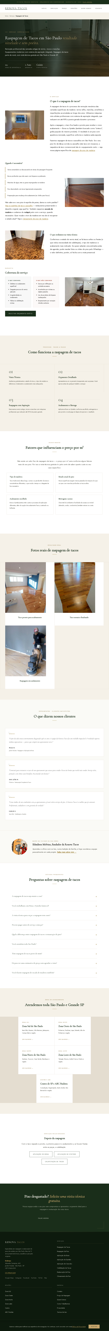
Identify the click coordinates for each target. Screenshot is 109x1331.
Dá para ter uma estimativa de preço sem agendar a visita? (34, 963)
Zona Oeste (9, 1295)
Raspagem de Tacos (63, 1247)
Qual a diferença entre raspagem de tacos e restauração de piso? (37, 934)
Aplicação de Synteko (67, 1154)
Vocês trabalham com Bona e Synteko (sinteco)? (30, 906)
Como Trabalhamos (63, 1304)
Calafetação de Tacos (54, 1161)
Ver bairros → (27, 1039)
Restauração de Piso (63, 1272)
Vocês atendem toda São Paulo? (24, 944)
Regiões (74, 8)
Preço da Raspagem (63, 1295)
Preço (64, 8)
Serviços (54, 8)
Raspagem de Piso (63, 1251)
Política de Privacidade (79, 1327)
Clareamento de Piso (64, 1276)
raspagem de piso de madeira (83, 150)
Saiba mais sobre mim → (66, 852)
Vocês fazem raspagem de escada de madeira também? (33, 972)
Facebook (26, 1278)
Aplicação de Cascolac (64, 1264)
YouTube (34, 1278)
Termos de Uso (62, 1312)
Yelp (45, 1278)
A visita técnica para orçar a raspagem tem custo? (31, 915)
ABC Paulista (9, 1312)
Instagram (18, 1278)
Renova (15, 1242)
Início (44, 8)
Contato (98, 8)
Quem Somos (86, 8)
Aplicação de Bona (41, 1154)
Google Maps (9, 1278)
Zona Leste (8, 1304)
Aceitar (94, 1326)
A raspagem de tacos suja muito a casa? (27, 896)
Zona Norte (9, 1300)
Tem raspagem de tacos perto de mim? (27, 953)
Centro (7, 1308)
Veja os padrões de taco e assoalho (19, 205)
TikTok (40, 1278)
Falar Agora (43, 1218)
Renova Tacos (16, 8)
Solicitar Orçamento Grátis (20, 313)
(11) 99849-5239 (64, 1218)
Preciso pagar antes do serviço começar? (27, 925)
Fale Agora (87, 2)
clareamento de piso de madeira (35, 219)
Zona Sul (8, 1291)
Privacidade (61, 1308)
